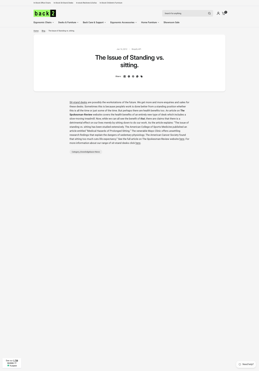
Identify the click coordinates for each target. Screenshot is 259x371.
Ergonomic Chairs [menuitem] (43, 22)
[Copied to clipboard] (141, 76)
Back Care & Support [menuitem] (93, 22)
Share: (118, 76)
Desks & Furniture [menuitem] (67, 22)
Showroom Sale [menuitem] (171, 22)
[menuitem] (43, 3)
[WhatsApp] (137, 76)
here (181, 138)
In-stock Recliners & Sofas (86, 3)
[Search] (209, 13)
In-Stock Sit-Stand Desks (63, 3)
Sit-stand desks (78, 102)
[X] (129, 76)
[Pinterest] (133, 76)
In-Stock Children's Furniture (111, 3)
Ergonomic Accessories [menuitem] (122, 22)
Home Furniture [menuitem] (149, 22)
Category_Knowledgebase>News (86, 152)
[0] (222, 13)
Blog (43, 31)
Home (36, 31)
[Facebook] (125, 76)
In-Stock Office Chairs (42, 3)
